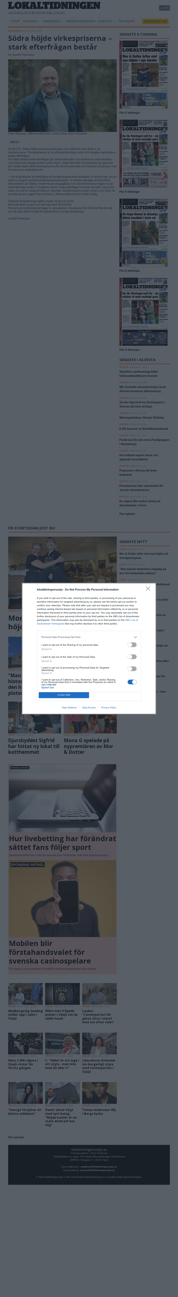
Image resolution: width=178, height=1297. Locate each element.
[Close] (149, 590)
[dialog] (89, 648)
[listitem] (89, 637)
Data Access (89, 707)
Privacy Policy (108, 707)
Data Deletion (69, 707)
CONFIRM (64, 695)
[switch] (132, 644)
